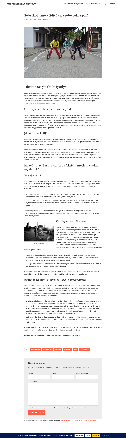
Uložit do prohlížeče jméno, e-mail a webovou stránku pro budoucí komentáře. (58, 408)
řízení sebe (58, 349)
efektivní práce (35, 349)
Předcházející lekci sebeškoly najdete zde (39, 103)
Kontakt (112, 4)
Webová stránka (82, 374)
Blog (104, 4)
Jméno (31, 374)
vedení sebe (67, 349)
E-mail (54, 374)
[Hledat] (117, 4)
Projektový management (73, 4)
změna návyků (84, 349)
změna (75, 349)
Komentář (32, 382)
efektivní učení (47, 349)
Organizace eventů (93, 4)
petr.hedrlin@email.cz (33, 20)
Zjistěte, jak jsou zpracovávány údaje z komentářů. (79, 420)
